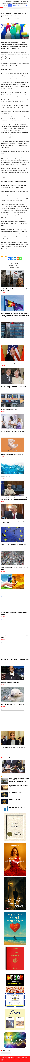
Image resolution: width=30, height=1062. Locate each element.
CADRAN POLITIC (11, 1057)
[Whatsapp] (20, 258)
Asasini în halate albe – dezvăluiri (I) (9, 409)
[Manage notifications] (2, 1060)
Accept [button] (10, 5)
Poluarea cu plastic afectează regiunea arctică (12, 704)
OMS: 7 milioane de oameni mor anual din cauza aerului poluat (14, 636)
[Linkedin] (15, 258)
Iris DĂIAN (4, 18)
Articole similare (14, 263)
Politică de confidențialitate (22, 1057)
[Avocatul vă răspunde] (13, 766)
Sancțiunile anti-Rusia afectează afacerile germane (13, 726)
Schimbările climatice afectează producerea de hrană (14, 591)
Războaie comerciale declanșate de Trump (11, 363)
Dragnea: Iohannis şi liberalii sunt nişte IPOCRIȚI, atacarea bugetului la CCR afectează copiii (15, 521)
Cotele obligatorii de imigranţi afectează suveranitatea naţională (14, 613)
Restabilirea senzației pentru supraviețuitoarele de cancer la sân (13, 431)
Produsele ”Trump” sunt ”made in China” (11, 682)
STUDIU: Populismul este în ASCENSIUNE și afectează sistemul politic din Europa (13, 545)
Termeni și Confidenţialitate (20, 5)
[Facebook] (9, 258)
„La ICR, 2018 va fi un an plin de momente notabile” (13, 747)
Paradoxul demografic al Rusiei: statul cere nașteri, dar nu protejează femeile (15, 289)
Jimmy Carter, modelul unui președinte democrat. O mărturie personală (13, 387)
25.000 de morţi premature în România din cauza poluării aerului (14, 568)
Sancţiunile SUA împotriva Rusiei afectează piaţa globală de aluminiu (15, 660)
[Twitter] (12, 258)
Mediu (6, 10)
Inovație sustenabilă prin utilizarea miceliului (12, 454)
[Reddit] (18, 258)
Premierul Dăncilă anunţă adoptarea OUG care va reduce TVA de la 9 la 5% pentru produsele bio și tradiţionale (14, 498)
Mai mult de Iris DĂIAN (14, 265)
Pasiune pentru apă (5, 476)
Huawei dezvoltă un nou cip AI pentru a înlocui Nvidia (14, 340)
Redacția (7, 1059)
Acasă (2, 10)
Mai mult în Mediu (14, 267)
